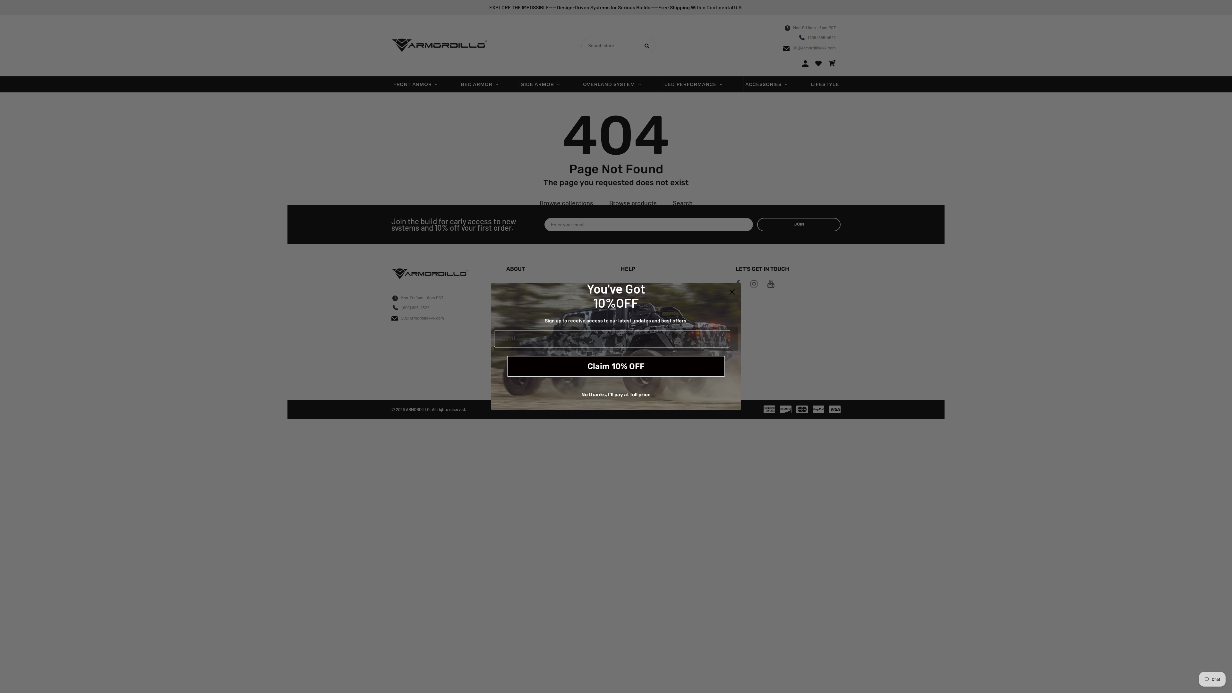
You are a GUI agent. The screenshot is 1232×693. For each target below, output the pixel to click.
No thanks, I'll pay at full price (616, 395)
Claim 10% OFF (616, 366)
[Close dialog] (732, 292)
